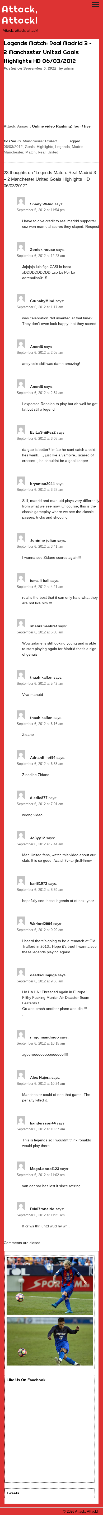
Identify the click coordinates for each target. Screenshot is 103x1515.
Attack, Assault (17, 126)
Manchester (13, 152)
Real (41, 152)
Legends (62, 146)
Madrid (77, 146)
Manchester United (40, 141)
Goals (30, 146)
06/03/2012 (13, 146)
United (53, 152)
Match (30, 152)
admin (69, 68)
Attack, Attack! (20, 14)
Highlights (45, 146)
